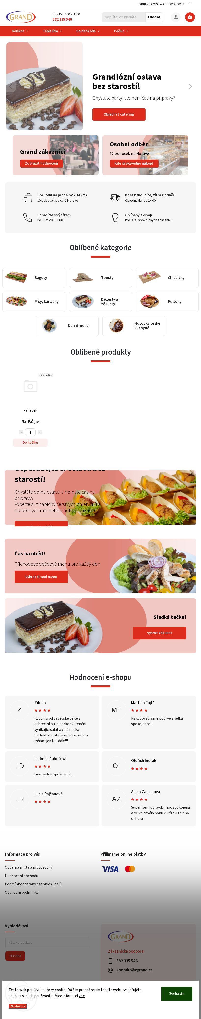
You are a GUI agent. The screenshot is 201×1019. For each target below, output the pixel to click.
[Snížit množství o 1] (21, 432)
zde (82, 996)
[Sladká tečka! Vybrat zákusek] (100, 652)
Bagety (41, 278)
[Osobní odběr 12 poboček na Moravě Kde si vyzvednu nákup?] (145, 173)
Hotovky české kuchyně (147, 326)
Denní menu (78, 326)
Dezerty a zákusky (109, 301)
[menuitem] (20, 31)
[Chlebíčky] (149, 278)
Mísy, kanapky (47, 302)
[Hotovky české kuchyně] (116, 326)
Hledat (154, 17)
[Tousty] (83, 278)
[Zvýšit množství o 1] (40, 432)
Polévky (175, 302)
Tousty (107, 278)
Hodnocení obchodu (21, 875)
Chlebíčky (176, 278)
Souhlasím (177, 993)
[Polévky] (149, 302)
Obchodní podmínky (21, 892)
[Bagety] (16, 277)
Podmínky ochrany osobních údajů (33, 884)
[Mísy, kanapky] (16, 302)
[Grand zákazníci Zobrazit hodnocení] (56, 173)
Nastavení (18, 1006)
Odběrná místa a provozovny (161, 4)
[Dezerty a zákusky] (83, 302)
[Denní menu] (49, 326)
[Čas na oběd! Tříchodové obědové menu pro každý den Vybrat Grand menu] (100, 592)
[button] (15, 86)
